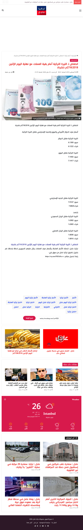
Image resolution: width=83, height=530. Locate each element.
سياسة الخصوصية (44, 522)
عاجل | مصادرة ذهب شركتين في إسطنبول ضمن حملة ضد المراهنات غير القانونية (61, 467)
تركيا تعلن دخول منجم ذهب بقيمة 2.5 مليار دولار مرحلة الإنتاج (68, 385)
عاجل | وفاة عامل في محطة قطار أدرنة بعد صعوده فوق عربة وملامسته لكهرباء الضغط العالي (24, 502)
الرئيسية (74, 55)
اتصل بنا (54, 522)
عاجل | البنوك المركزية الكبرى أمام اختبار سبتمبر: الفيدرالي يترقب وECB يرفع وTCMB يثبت (62, 502)
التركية (46, 307)
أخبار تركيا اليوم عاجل (67, 302)
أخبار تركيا (67, 55)
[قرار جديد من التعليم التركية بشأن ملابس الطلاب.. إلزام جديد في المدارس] (16, 374)
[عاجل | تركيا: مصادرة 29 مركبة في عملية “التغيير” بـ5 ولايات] (22, 452)
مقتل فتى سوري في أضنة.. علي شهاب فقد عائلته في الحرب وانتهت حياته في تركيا (42, 385)
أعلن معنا (29, 522)
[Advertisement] (41, 34)
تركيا (37, 307)
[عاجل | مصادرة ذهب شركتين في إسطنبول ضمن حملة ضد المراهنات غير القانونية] (60, 452)
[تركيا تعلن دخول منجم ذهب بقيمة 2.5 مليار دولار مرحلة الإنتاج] (67, 374)
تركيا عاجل (26, 307)
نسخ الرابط (29, 318)
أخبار (73, 297)
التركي (56, 307)
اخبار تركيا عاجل (69, 307)
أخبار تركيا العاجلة (48, 297)
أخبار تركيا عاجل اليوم (46, 302)
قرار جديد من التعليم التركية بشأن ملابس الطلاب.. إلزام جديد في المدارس (16, 385)
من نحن (36, 522)
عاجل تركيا (71, 311)
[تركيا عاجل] (41, 10)
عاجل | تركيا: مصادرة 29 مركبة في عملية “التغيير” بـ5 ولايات (55, 2)
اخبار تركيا (30, 302)
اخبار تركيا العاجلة (14, 302)
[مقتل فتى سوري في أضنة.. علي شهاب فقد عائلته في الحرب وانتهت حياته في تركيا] (41, 374)
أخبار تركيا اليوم (31, 297)
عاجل (16, 307)
